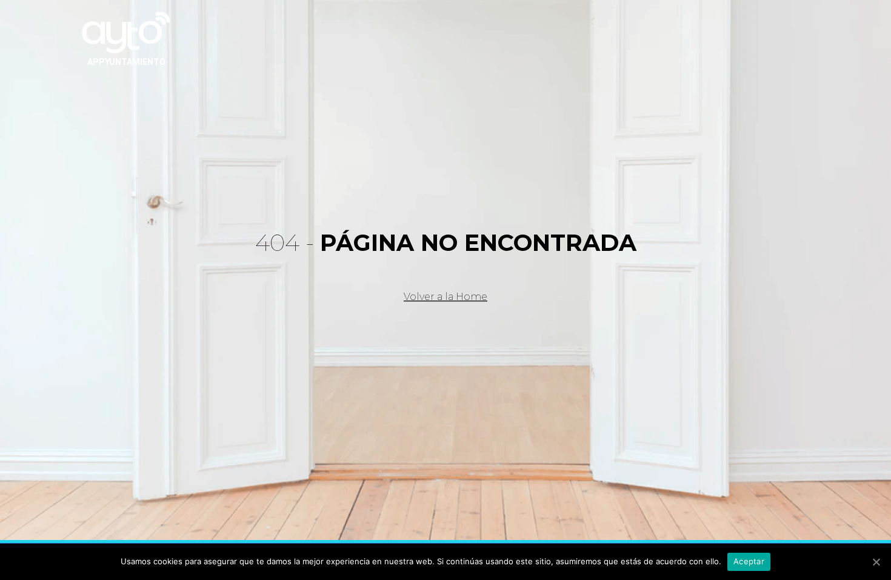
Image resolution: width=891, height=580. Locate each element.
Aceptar (748, 561)
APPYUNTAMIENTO (126, 62)
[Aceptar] (876, 562)
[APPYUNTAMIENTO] (126, 31)
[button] (445, 297)
